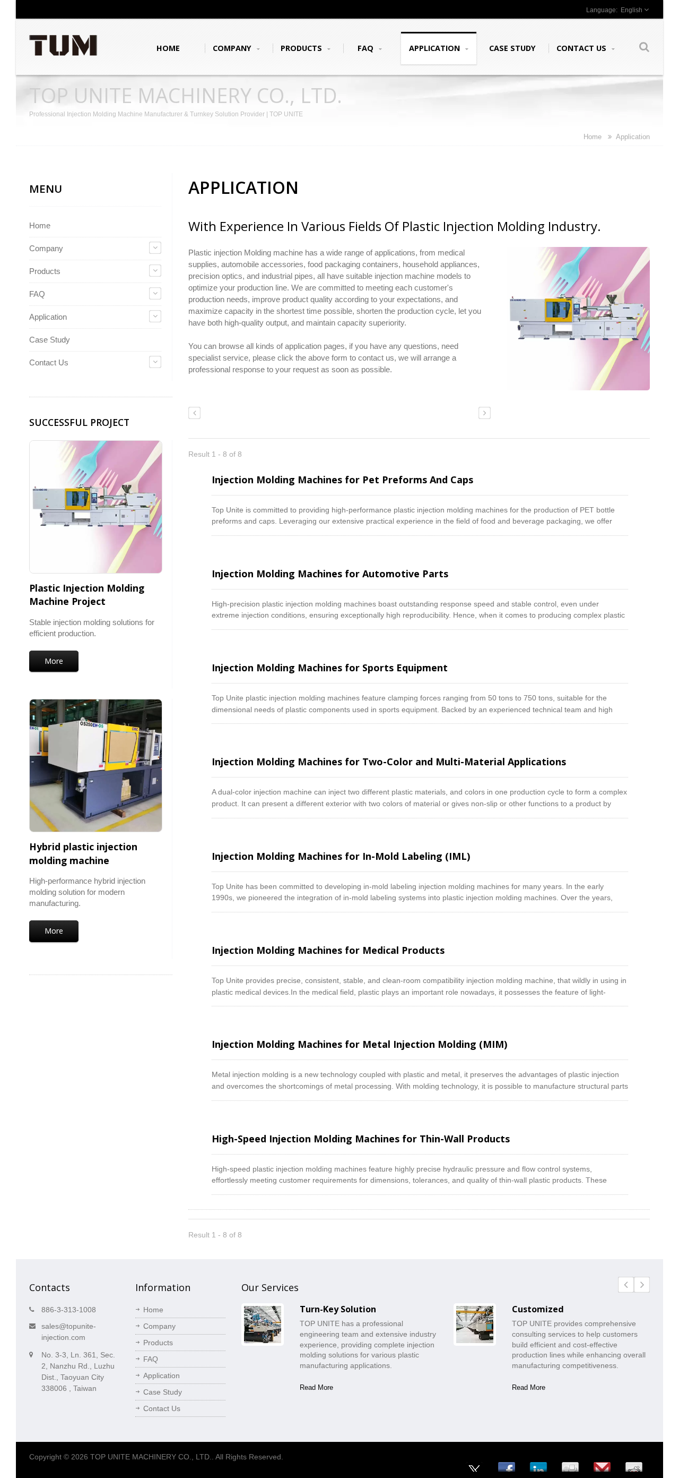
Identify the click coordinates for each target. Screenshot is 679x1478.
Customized (538, 1309)
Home (168, 48)
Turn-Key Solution (338, 1309)
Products (302, 48)
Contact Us (582, 48)
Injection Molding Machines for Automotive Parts (330, 573)
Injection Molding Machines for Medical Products (328, 950)
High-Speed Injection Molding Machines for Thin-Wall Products (361, 1138)
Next (642, 1285)
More (54, 661)
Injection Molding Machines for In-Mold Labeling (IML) (341, 856)
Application (435, 48)
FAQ (367, 48)
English (631, 10)
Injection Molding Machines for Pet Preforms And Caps (342, 479)
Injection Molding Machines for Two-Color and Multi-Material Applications (389, 761)
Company (233, 48)
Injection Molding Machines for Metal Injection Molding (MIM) (359, 1044)
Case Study (512, 48)
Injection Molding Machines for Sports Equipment (330, 667)
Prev (626, 1285)
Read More (316, 1387)
